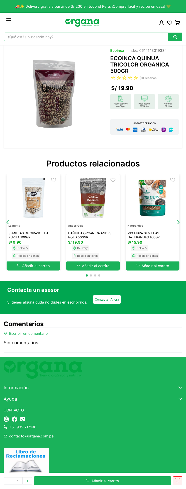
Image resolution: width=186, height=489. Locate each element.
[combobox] (93, 37)
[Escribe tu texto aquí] (6, 419)
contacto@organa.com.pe (31, 436)
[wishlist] (169, 22)
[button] (8, 222)
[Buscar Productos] (175, 37)
